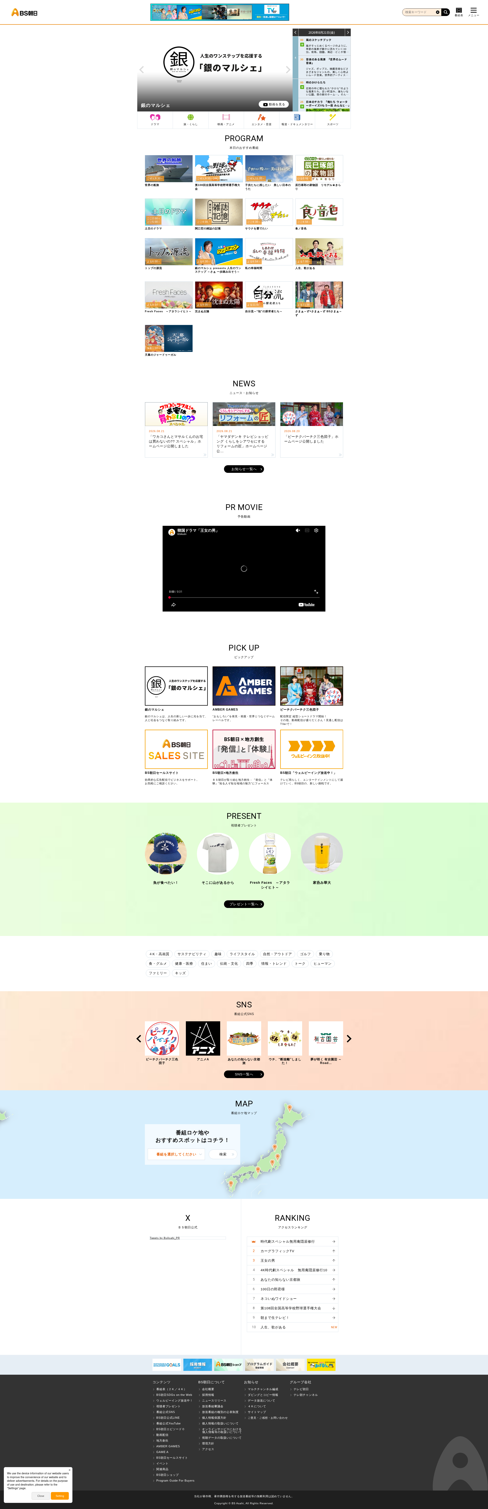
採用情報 (208, 1394)
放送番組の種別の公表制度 (220, 1412)
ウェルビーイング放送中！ (174, 1400)
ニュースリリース (214, 1400)
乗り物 (324, 954)
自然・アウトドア (277, 954)
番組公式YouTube (168, 1423)
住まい (206, 963)
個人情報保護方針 (214, 1417)
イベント (162, 1463)
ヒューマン (323, 963)
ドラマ (155, 124)
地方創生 (162, 1440)
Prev (141, 70)
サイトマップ (257, 1412)
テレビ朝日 (301, 1389)
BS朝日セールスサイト (172, 1457)
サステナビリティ (191, 954)
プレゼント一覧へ (244, 904)
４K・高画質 (159, 954)
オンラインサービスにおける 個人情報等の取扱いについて (220, 1430)
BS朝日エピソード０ (170, 1429)
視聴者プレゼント (168, 1406)
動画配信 (162, 1434)
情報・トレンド (274, 963)
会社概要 (208, 1389)
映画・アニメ (226, 124)
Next (288, 70)
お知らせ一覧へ (244, 469)
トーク (300, 963)
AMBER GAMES (168, 1446)
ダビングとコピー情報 (263, 1394)
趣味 (218, 954)
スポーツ (333, 124)
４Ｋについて (257, 1406)
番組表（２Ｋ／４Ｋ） (171, 1389)
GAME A (162, 1452)
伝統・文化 (229, 963)
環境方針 (208, 1443)
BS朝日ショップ (167, 1474)
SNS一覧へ (244, 1074)
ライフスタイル (242, 954)
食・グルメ (158, 963)
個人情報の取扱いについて (220, 1423)
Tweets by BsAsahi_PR (165, 1238)
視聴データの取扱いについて (222, 1437)
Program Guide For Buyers (175, 1480)
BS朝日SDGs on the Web (174, 1394)
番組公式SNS (165, 1412)
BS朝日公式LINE (168, 1417)
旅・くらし (191, 124)
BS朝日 (24, 12)
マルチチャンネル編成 (263, 1389)
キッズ (180, 973)
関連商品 (162, 1469)
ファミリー (158, 973)
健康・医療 (184, 963)
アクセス (208, 1449)
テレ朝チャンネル (306, 1394)
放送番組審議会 (212, 1406)
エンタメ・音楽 (262, 124)
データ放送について (261, 1400)
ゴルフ (305, 954)
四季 (249, 963)
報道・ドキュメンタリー (297, 124)
